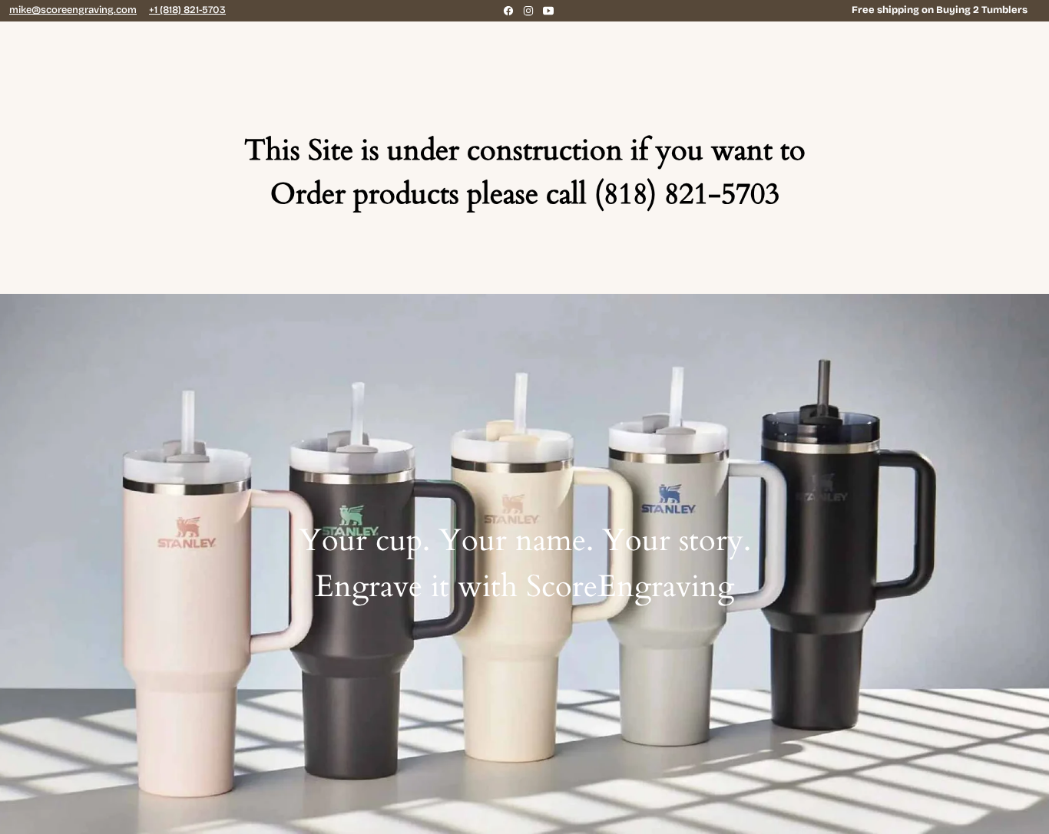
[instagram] (528, 10)
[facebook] (508, 10)
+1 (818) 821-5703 (187, 10)
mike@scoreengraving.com (73, 10)
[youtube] (548, 10)
